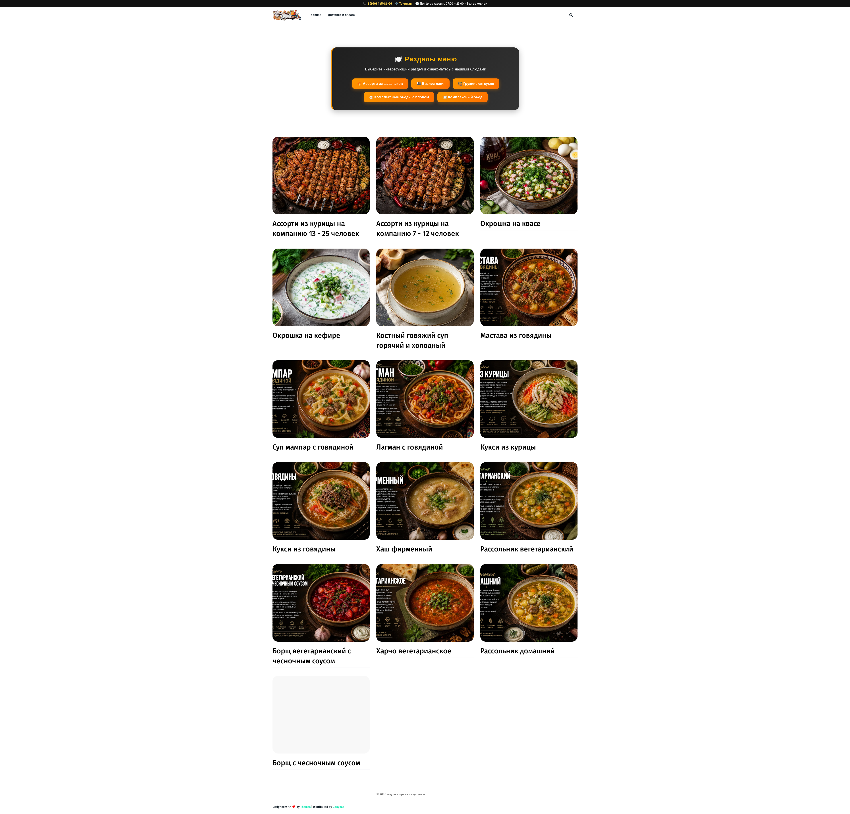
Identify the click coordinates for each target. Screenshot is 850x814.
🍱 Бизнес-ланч (430, 84)
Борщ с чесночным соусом (316, 763)
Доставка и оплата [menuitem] (341, 15)
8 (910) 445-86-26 (379, 4)
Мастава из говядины (516, 335)
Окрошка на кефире (306, 335)
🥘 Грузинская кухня (476, 84)
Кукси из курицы (508, 447)
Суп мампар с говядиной (313, 447)
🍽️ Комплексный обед (462, 97)
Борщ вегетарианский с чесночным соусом (311, 656)
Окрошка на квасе (510, 223)
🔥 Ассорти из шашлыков (380, 84)
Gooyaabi (339, 806)
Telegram (406, 4)
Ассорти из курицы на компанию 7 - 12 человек (417, 228)
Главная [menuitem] (315, 15)
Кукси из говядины (304, 549)
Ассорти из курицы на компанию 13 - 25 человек (315, 228)
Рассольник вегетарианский (526, 549)
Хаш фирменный (404, 549)
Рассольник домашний (517, 651)
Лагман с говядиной (409, 447)
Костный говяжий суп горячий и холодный (412, 340)
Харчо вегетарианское (413, 651)
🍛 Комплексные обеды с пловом (399, 97)
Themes (305, 806)
